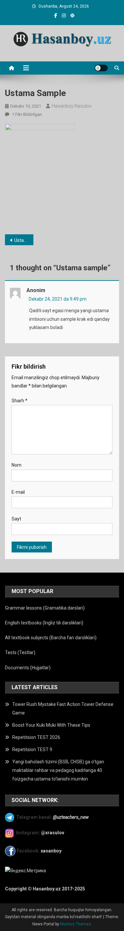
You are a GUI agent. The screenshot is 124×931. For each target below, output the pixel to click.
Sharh (19, 400)
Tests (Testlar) (20, 652)
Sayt (16, 518)
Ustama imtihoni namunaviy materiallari (23, 240)
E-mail (18, 492)
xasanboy (51, 850)
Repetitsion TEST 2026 (36, 737)
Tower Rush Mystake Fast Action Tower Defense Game (62, 708)
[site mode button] (101, 68)
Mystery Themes (75, 924)
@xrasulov (52, 832)
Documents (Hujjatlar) (28, 667)
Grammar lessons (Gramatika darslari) (45, 608)
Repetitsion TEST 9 (32, 749)
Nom (16, 465)
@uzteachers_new (71, 817)
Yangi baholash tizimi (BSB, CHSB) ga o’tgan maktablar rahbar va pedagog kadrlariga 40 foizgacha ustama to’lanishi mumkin (58, 770)
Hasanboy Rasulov (72, 106)
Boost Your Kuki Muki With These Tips (51, 725)
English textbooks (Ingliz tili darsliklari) (44, 622)
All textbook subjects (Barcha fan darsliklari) (51, 637)
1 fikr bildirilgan (26, 114)
